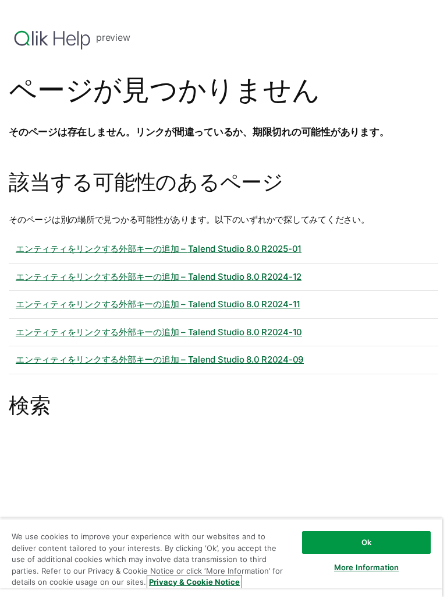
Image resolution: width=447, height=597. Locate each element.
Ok (366, 542)
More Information (366, 567)
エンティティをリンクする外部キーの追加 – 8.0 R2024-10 (159, 332)
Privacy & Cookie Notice (194, 582)
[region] (221, 557)
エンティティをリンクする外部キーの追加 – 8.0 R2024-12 (158, 276)
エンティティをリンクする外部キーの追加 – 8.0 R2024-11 (158, 304)
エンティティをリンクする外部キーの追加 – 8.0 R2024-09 (160, 359)
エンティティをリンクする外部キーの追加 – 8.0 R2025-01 (158, 248)
